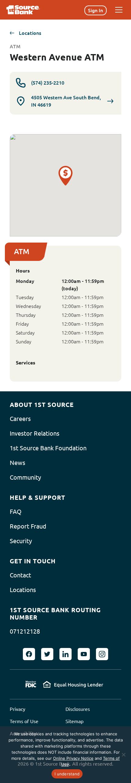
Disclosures (78, 709)
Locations (30, 33)
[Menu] (119, 10)
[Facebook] (29, 654)
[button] (65, 182)
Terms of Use (24, 721)
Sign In (95, 10)
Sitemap (74, 721)
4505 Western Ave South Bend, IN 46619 (66, 101)
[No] (123, 755)
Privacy (17, 709)
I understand (67, 773)
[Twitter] (47, 654)
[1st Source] (23, 10)
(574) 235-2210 (47, 83)
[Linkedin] (65, 654)
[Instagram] (102, 654)
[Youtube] (84, 654)
